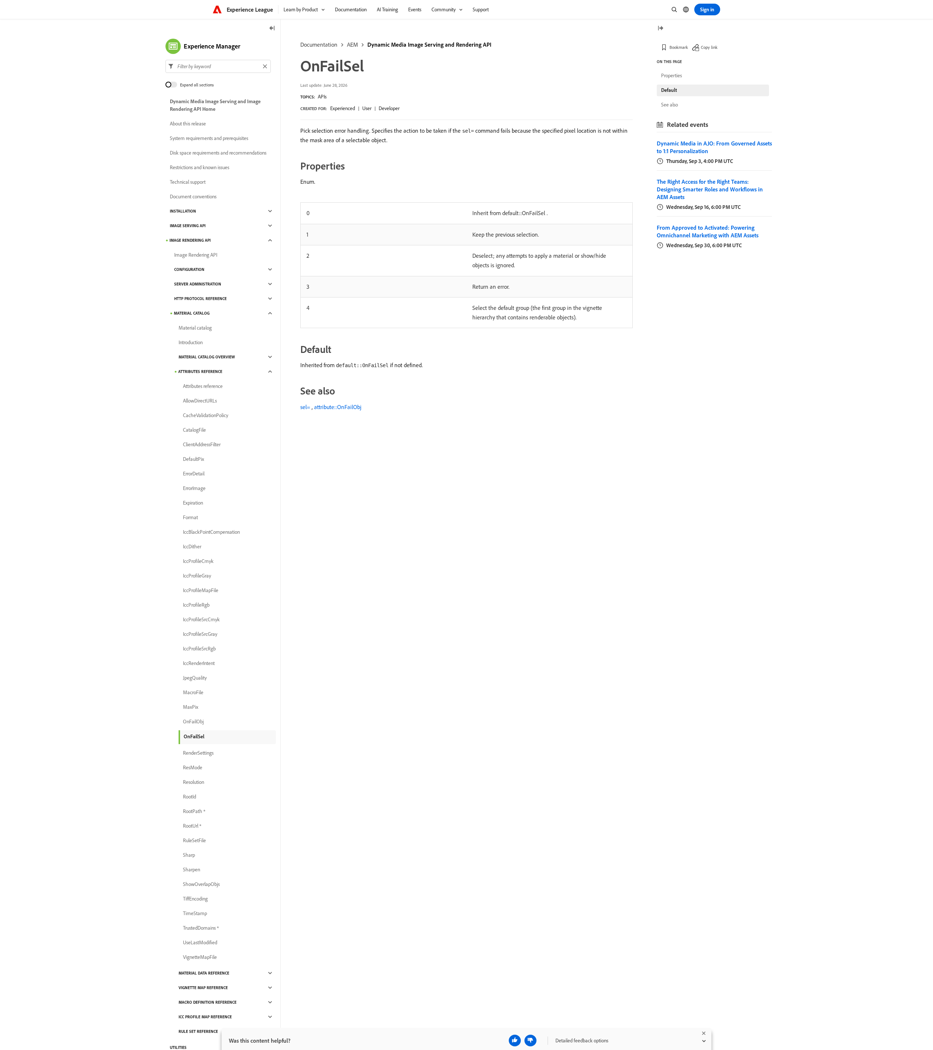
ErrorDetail (193, 473)
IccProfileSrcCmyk (201, 619)
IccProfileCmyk (198, 561)
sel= (305, 407)
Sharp (189, 855)
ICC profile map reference (205, 1016)
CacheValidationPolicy (205, 415)
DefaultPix (193, 459)
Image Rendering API (190, 240)
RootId (189, 796)
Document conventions (193, 196)
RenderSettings (198, 753)
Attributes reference (200, 371)
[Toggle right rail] (660, 28)
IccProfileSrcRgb (199, 648)
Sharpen (191, 869)
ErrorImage (194, 488)
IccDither (192, 546)
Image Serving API (188, 225)
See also (669, 104)
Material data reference (204, 973)
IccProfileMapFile (200, 590)
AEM (352, 44)
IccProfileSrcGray (200, 634)
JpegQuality (195, 677)
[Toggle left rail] (272, 28)
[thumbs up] (515, 1040)
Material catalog (192, 313)
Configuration (189, 269)
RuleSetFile (194, 840)
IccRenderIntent (199, 663)
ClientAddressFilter (201, 444)
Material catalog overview (207, 356)
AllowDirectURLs (200, 400)
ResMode (192, 767)
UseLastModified (200, 942)
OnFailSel (194, 736)
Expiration (193, 502)
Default (669, 90)
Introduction (191, 342)
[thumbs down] (530, 1040)
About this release (188, 123)
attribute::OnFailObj (338, 407)
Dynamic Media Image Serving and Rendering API (429, 44)
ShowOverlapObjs (201, 884)
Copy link (709, 47)
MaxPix (190, 707)
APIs (322, 96)
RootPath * (194, 811)
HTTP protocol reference (200, 298)
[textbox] (218, 66)
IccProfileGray (197, 575)
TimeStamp (195, 913)
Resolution (193, 782)
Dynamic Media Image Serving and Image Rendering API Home (215, 105)
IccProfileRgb (196, 605)
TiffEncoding (195, 898)
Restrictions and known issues (199, 167)
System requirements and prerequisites (209, 138)
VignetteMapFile (200, 957)
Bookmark (679, 47)
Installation (183, 211)
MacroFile (193, 692)
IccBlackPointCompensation (211, 532)
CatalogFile (194, 430)
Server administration (197, 284)
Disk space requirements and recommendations (218, 152)
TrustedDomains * (201, 928)
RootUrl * (192, 825)
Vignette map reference (203, 987)
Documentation (318, 44)
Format (190, 517)
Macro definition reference (208, 1002)
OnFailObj (193, 721)
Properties (671, 75)
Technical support (188, 182)
